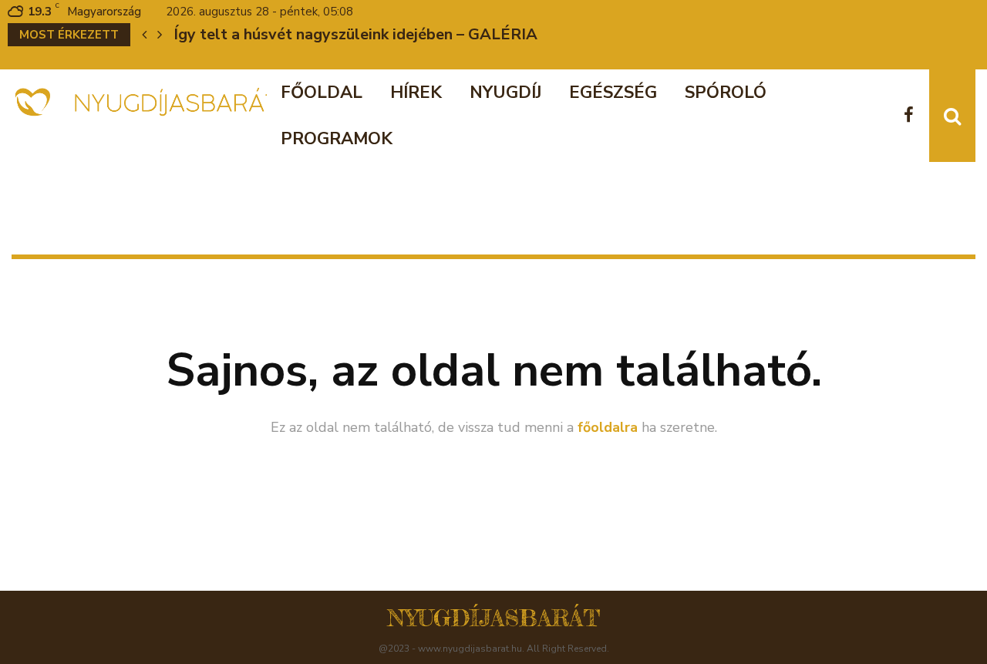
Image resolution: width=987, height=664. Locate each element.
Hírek (416, 92)
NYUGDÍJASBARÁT (494, 617)
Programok (336, 138)
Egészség (613, 92)
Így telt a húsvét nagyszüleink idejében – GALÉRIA (355, 34)
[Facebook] (912, 116)
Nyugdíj (505, 92)
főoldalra (608, 427)
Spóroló (725, 92)
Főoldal (321, 92)
